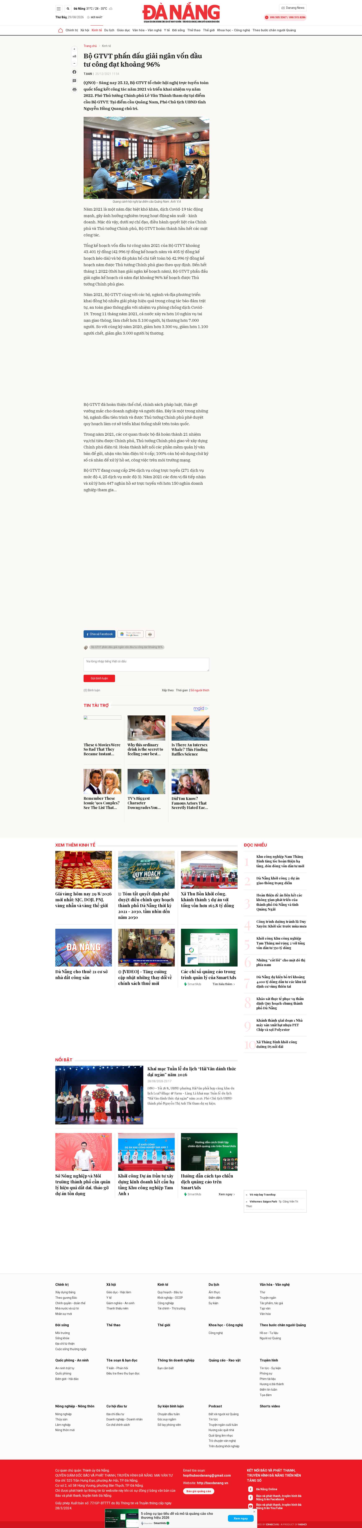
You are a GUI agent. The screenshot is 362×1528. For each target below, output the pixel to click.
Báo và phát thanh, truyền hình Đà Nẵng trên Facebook (278, 1497)
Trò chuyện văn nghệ (222, 1440)
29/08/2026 (69, 17)
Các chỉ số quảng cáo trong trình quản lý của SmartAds (208, 974)
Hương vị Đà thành (272, 1384)
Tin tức (213, 1419)
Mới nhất (96, 17)
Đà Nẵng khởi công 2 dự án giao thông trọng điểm (278, 880)
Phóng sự (266, 1373)
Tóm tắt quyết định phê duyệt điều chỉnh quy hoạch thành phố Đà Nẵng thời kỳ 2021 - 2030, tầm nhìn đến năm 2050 (146, 905)
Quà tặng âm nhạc (221, 1435)
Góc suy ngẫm (167, 1419)
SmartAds (160, 1523)
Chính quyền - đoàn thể (70, 1303)
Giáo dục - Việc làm (118, 1292)
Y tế (167, 30)
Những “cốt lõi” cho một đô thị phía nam (280, 962)
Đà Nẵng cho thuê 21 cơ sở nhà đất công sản (81, 974)
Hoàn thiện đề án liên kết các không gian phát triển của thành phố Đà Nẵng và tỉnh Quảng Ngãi (279, 902)
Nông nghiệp (63, 1414)
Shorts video (270, 1406)
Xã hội (84, 30)
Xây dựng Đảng (65, 1292)
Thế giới (209, 30)
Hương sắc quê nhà (221, 1430)
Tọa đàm (266, 1395)
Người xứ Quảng (270, 1338)
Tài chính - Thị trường (171, 1308)
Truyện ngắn (268, 1297)
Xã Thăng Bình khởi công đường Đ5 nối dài (276, 1044)
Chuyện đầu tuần (169, 1414)
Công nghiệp (166, 1303)
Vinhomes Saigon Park (263, 1201)
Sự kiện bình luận (171, 1406)
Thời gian (182, 690)
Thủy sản (61, 1419)
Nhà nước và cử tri (67, 1308)
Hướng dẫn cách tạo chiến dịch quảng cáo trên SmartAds (207, 1181)
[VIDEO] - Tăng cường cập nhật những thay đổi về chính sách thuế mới (145, 977)
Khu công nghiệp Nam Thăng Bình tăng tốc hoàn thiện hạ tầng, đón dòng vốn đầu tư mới (280, 861)
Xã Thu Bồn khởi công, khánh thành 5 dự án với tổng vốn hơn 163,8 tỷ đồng (207, 899)
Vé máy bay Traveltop (262, 1194)
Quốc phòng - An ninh (72, 1360)
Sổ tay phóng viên (169, 1424)
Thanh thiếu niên (117, 1308)
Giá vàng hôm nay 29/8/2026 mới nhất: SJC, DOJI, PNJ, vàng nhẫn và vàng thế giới (83, 899)
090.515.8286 (297, 17)
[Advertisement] (146, 369)
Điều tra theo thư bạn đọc (123, 1373)
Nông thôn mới (65, 1430)
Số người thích (199, 690)
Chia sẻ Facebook (101, 634)
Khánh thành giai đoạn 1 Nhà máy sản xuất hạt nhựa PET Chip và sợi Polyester (279, 1025)
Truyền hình (269, 1360)
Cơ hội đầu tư (116, 1406)
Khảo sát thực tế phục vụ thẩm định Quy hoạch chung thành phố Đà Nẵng (280, 1003)
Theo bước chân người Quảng (274, 30)
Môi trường (62, 1333)
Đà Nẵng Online (266, 1489)
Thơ (262, 1292)
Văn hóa (265, 1314)
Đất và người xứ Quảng (224, 1414)
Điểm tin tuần (268, 1389)
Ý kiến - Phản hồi (117, 1368)
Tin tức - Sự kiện (270, 1368)
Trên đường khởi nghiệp (224, 1446)
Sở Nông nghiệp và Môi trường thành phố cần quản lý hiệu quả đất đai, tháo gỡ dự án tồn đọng (82, 1184)
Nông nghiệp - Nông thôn (74, 1406)
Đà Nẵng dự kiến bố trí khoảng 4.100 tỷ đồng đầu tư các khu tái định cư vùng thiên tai (281, 982)
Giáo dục (123, 30)
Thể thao (193, 30)
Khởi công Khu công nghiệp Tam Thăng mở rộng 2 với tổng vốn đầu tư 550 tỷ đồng (280, 943)
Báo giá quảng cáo (198, 1491)
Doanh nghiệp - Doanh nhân (124, 1419)
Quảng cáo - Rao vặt (224, 1360)
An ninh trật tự (64, 1368)
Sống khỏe (62, 1338)
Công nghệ (216, 1333)
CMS (272, 1524)
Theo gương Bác (66, 1297)
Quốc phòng (63, 1373)
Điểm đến (215, 1297)
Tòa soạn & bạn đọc (121, 1360)
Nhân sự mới (63, 1314)
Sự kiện (213, 1303)
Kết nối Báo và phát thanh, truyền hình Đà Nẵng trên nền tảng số (274, 1475)
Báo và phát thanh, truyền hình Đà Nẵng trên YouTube (278, 1506)
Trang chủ (90, 46)
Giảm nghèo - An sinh (120, 1303)
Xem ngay (241, 1518)
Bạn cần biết (166, 1368)
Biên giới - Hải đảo (67, 1379)
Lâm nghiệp (63, 1424)
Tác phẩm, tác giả (271, 1303)
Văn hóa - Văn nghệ (147, 30)
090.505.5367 (278, 17)
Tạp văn (265, 1308)
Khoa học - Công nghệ (233, 30)
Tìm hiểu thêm (222, 984)
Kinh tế (97, 30)
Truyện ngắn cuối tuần (223, 1424)
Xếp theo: (168, 690)
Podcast (215, 1406)
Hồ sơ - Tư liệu (269, 1333)
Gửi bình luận (99, 678)
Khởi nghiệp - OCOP (170, 1297)
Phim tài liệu (268, 1379)
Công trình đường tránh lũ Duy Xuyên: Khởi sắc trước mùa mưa (281, 923)
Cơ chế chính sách (118, 1424)
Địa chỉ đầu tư (115, 1414)
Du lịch (109, 30)
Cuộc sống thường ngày (71, 1349)
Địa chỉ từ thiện (65, 1343)
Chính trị (72, 30)
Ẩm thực (214, 1292)
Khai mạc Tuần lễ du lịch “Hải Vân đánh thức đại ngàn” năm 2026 (191, 1071)
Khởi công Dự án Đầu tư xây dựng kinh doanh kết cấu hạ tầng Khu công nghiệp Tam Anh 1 (146, 1184)
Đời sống (178, 30)
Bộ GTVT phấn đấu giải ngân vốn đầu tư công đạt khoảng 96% (126, 647)
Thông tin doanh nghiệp (176, 1360)
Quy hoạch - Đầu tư (170, 1292)
